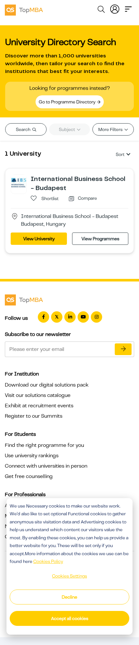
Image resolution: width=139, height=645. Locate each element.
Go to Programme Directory (67, 102)
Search (23, 129)
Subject (67, 129)
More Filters (110, 129)
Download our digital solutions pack (47, 385)
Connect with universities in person (46, 466)
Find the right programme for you (44, 445)
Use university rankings (32, 455)
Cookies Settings (69, 576)
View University (39, 239)
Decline (69, 597)
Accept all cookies (69, 618)
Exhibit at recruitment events (39, 405)
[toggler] (128, 8)
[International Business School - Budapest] (19, 182)
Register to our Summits (33, 416)
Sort (120, 154)
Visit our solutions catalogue (37, 395)
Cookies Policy (48, 561)
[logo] (24, 9)
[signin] (115, 8)
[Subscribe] (123, 349)
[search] (101, 10)
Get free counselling (29, 476)
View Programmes (100, 239)
